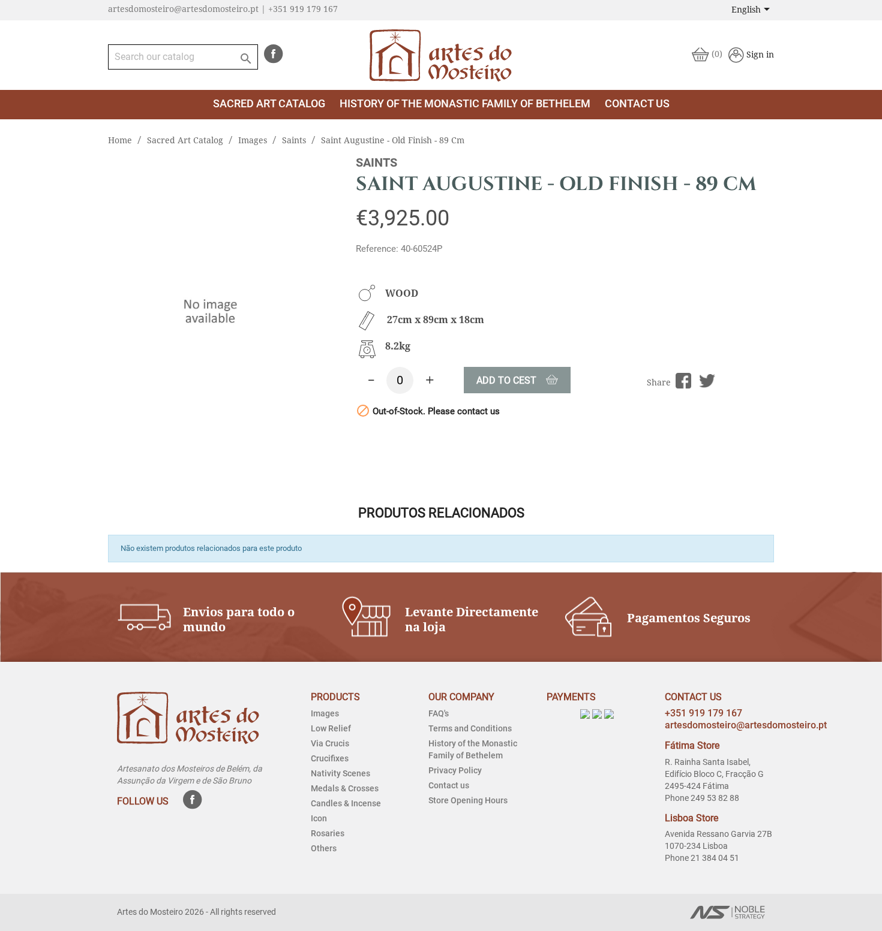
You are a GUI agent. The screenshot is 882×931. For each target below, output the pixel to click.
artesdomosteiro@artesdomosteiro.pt (746, 725)
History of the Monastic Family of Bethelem (465, 103)
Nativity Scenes (340, 773)
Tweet (707, 381)
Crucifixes (330, 758)
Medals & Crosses (345, 788)
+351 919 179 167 (703, 713)
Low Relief (331, 728)
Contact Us (637, 103)
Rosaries (327, 833)
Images (325, 713)
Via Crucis (330, 743)
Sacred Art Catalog (269, 103)
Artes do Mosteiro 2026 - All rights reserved (196, 912)
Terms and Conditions (470, 728)
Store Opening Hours (468, 800)
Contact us (448, 785)
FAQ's (438, 713)
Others (324, 848)
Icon (319, 818)
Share (684, 381)
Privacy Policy (455, 770)
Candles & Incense (346, 803)
